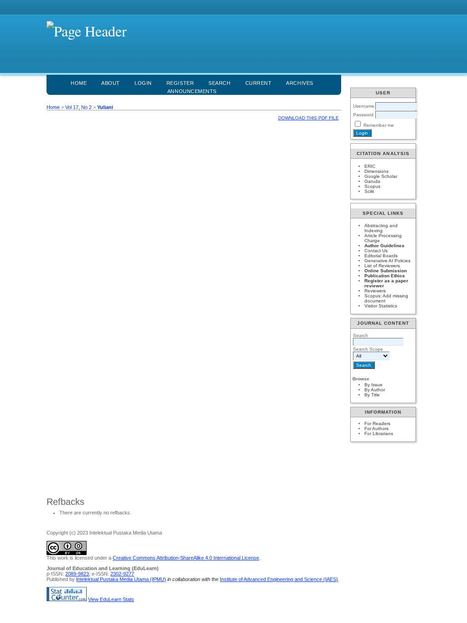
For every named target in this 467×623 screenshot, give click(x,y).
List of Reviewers (382, 265)
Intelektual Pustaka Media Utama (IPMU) (121, 579)
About (110, 83)
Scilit (369, 191)
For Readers (377, 423)
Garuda (372, 181)
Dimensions (376, 171)
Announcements (192, 91)
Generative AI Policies (387, 260)
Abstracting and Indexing (381, 228)
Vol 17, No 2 (78, 107)
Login (143, 83)
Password (363, 114)
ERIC (369, 166)
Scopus (372, 186)
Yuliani (105, 107)
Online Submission (385, 270)
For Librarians (378, 433)
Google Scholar (380, 176)
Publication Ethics (384, 275)
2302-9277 (122, 573)
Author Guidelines (384, 245)
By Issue (373, 384)
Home (79, 83)
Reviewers (375, 290)
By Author (374, 389)
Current (258, 83)
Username (363, 106)
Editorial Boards (381, 255)
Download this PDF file (308, 117)
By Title (372, 394)
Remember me (378, 125)
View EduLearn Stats (111, 599)
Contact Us (376, 250)
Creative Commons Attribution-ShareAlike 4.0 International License (186, 558)
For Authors (376, 428)
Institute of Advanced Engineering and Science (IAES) (279, 579)
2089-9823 (77, 573)
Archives (299, 83)
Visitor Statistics (380, 305)
